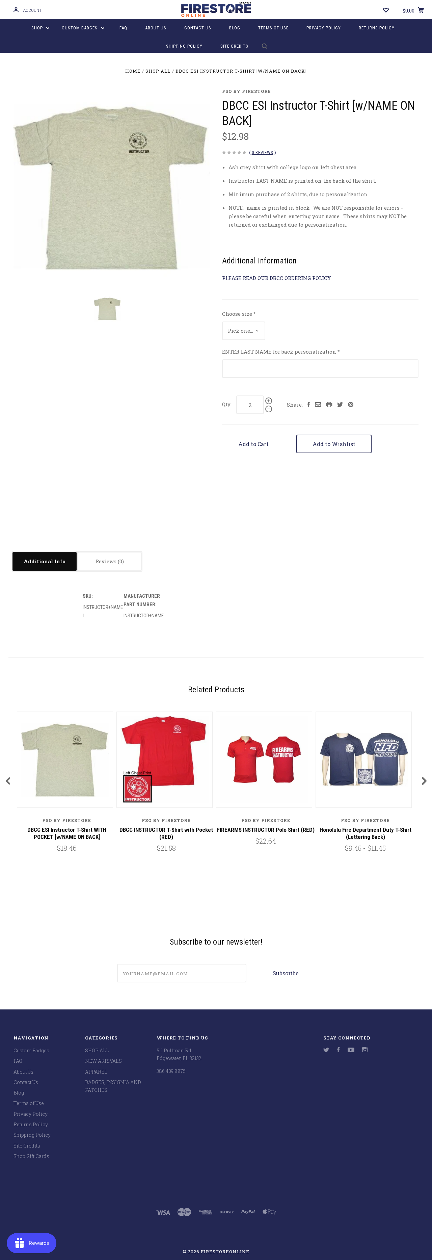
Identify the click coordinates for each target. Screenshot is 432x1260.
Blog (234, 27)
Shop (37, 27)
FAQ (123, 27)
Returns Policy (377, 27)
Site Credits (234, 46)
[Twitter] (326, 1050)
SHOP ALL (97, 1050)
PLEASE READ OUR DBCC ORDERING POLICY (276, 278)
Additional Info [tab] (44, 561)
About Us (155, 27)
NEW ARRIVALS (103, 1061)
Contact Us (197, 27)
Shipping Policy (184, 46)
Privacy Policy (323, 27)
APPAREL (96, 1072)
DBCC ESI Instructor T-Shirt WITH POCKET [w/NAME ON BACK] (66, 833)
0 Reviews (262, 152)
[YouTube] (351, 1050)
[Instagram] (365, 1050)
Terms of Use (273, 27)
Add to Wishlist (334, 443)
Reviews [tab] (107, 561)
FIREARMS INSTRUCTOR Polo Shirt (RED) (266, 829)
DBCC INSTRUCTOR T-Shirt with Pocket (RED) (166, 833)
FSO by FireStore (246, 91)
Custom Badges (80, 27)
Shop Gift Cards (31, 1156)
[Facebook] (338, 1050)
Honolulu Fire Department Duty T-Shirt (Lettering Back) (365, 833)
